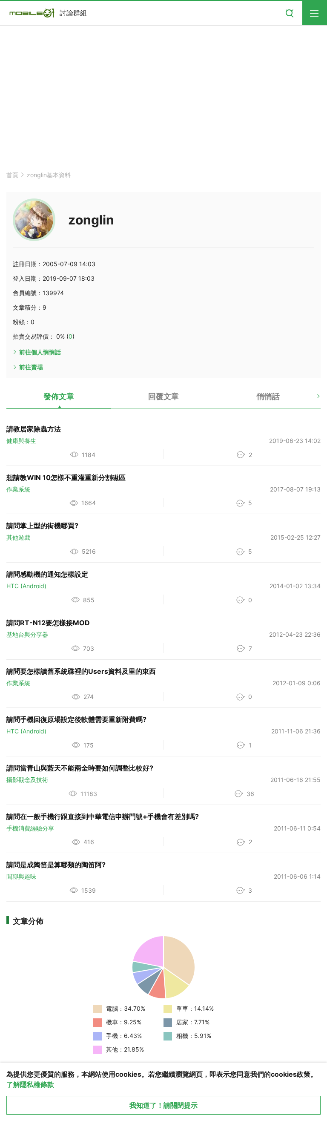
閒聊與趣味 (21, 876)
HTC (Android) (26, 585)
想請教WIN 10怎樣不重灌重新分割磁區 (66, 477)
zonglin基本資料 (49, 174)
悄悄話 (268, 396)
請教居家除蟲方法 (33, 429)
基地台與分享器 (27, 634)
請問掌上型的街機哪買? (42, 525)
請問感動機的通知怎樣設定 (47, 574)
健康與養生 (21, 440)
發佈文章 (58, 396)
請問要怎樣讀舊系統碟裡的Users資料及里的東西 (81, 671)
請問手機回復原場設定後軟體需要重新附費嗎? (76, 719)
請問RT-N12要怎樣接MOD (48, 622)
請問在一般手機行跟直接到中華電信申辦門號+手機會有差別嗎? (102, 816)
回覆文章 (163, 396)
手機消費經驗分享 (30, 828)
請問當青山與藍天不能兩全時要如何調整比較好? (79, 768)
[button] (311, 399)
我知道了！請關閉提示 (163, 1105)
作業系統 (18, 489)
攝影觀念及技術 (27, 779)
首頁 (12, 174)
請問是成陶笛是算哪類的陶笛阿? (56, 864)
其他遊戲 (18, 537)
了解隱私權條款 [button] (30, 1084)
